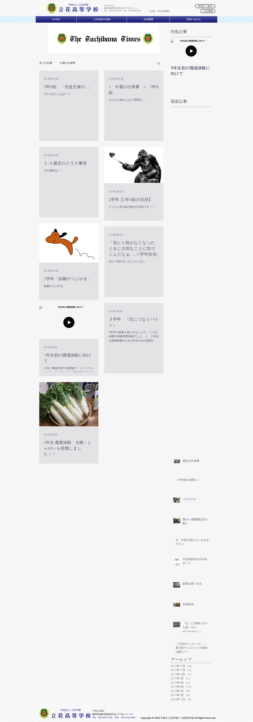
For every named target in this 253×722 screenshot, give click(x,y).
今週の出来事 (67, 63)
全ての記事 (45, 63)
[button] (158, 63)
